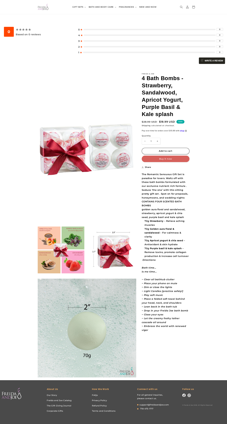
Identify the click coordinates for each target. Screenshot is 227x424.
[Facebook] (184, 395)
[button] (79, 7)
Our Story (52, 395)
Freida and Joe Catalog (59, 400)
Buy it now (165, 159)
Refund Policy (99, 405)
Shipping (146, 126)
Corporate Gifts (55, 411)
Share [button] (148, 167)
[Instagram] (189, 395)
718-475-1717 (146, 408)
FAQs (95, 395)
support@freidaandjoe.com (154, 404)
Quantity (146, 136)
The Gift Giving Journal (59, 405)
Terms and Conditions (104, 411)
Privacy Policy (99, 400)
